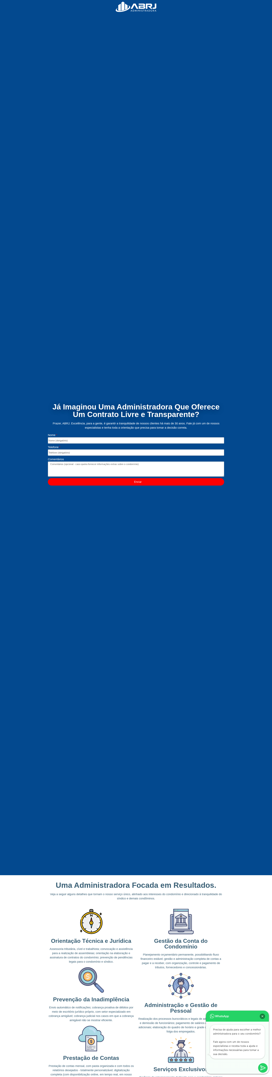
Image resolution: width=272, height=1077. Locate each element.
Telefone (53, 447)
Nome (51, 435)
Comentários (56, 459)
